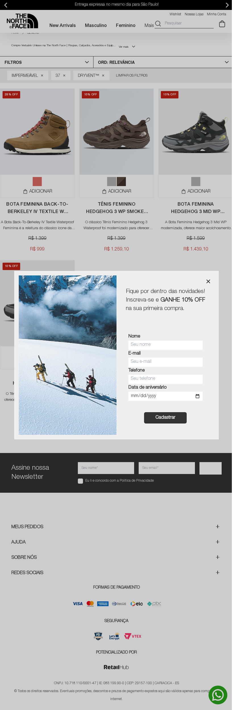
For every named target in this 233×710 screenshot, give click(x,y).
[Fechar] (208, 281)
